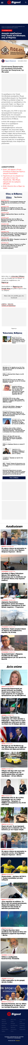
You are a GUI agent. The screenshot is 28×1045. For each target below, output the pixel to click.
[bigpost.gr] (14, 2)
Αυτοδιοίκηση (14, 1025)
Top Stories (18, 197)
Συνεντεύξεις (5, 1029)
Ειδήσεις (9, 197)
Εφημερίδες (22, 1029)
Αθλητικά (13, 1027)
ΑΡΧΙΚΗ (3, 26)
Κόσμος (3, 1025)
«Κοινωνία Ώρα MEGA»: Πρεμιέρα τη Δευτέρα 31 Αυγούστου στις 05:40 (14, 240)
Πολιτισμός (22, 1023)
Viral (21, 1021)
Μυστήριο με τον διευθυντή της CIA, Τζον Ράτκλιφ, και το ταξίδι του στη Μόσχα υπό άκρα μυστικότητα (13, 209)
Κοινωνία (4, 1027)
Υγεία (12, 1031)
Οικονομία (4, 1023)
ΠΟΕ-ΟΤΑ (10, 304)
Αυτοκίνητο (13, 1029)
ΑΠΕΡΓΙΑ (4, 304)
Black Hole (13, 1019)
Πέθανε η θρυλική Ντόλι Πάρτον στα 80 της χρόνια (12, 214)
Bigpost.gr (4, 282)
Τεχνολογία (22, 1019)
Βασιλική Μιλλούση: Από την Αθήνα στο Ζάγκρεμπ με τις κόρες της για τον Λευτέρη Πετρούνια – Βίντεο (12, 220)
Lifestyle (13, 1023)
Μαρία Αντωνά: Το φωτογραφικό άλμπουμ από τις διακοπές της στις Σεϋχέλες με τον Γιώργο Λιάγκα (13, 203)
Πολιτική (4, 1021)
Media (12, 1021)
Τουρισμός (22, 1025)
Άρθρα (3, 1031)
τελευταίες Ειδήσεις (17, 276)
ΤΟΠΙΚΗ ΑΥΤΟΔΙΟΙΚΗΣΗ (8, 305)
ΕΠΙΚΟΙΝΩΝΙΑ (17, 1038)
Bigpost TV (22, 1027)
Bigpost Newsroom (10, 61)
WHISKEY (17, 1040)
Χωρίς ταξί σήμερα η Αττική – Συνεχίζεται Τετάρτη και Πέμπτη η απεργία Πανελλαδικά (14, 171)
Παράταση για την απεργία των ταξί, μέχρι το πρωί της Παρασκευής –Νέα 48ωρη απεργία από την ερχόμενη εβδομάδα (13, 180)
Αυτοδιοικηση (8, 26)
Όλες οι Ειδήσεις (14, 478)
